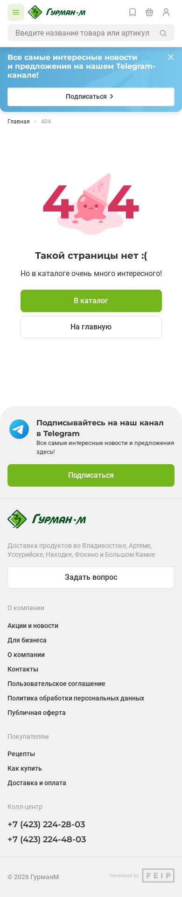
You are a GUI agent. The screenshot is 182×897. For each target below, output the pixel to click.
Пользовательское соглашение (56, 683)
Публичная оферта (36, 712)
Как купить (24, 768)
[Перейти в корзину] (149, 12)
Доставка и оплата (36, 783)
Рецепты (21, 754)
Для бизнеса (27, 640)
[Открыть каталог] (15, 12)
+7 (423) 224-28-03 (46, 824)
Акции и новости (32, 625)
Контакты (22, 669)
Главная (18, 121)
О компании (26, 654)
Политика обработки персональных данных (75, 698)
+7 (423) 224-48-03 (46, 839)
